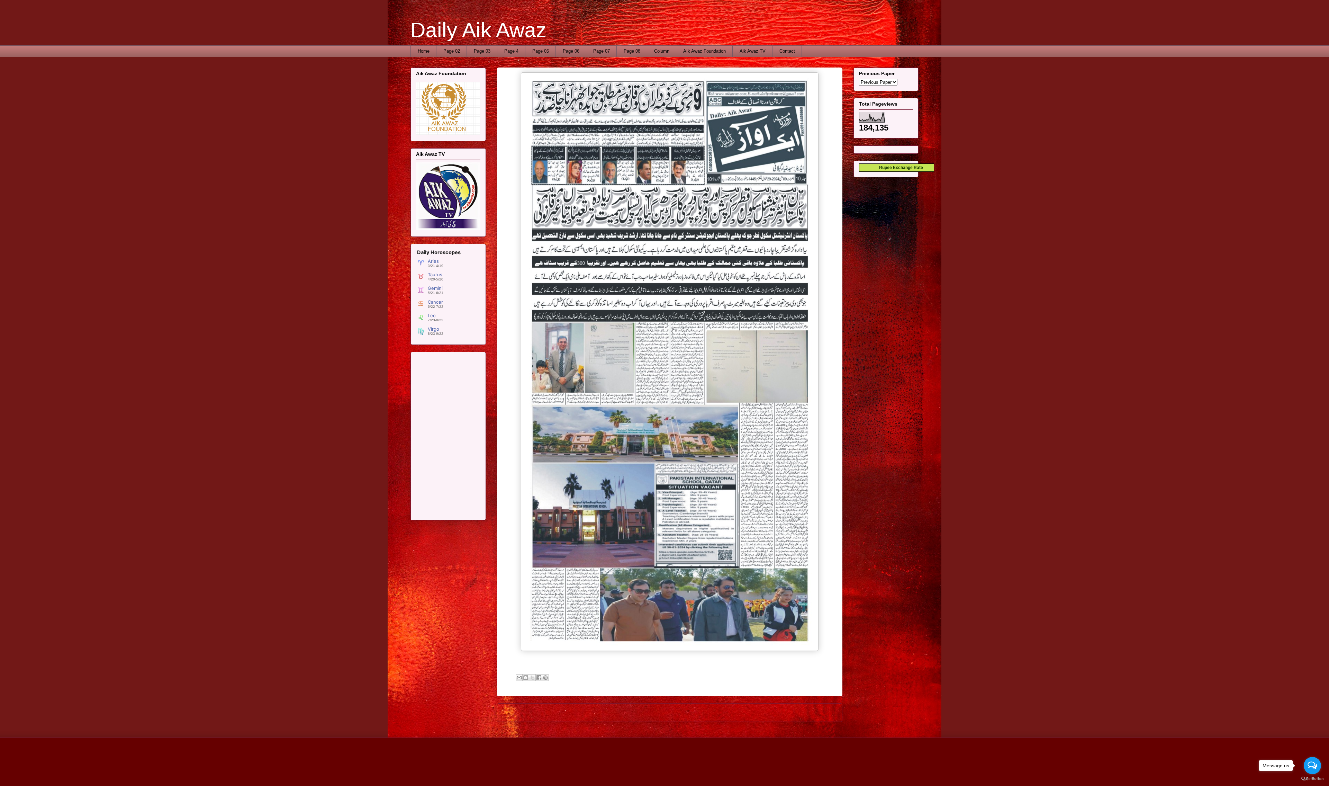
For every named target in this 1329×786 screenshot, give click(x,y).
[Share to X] (532, 677)
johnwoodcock (684, 772)
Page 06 (571, 51)
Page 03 (482, 51)
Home (424, 51)
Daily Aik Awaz (478, 30)
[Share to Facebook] (538, 677)
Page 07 (601, 51)
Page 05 (540, 51)
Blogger (733, 772)
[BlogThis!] (525, 677)
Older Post (824, 712)
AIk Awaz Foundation (704, 51)
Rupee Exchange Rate (899, 167)
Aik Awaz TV (753, 51)
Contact (787, 51)
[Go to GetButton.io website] (1312, 779)
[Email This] (519, 677)
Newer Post (517, 712)
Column (661, 51)
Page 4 (511, 51)
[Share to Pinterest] (545, 677)
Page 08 (632, 51)
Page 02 (451, 51)
